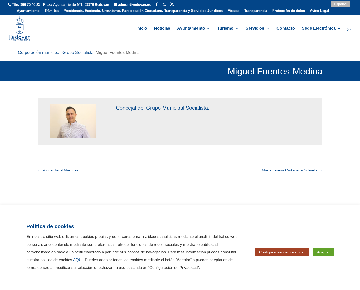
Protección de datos (288, 11)
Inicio (141, 28)
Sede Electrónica (319, 28)
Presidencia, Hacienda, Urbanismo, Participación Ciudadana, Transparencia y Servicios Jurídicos (143, 11)
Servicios (255, 28)
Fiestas (233, 11)
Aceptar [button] (323, 252)
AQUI (78, 260)
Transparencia (255, 11)
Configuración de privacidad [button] (282, 252)
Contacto (285, 28)
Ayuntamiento (28, 11)
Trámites (52, 11)
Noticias (162, 28)
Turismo (225, 28)
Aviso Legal (319, 11)
